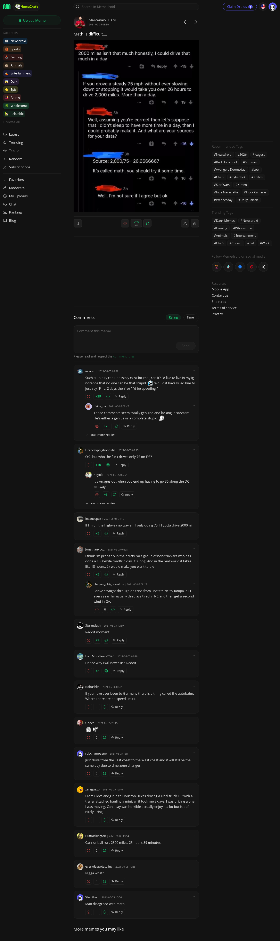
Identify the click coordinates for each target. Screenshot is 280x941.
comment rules (123, 356)
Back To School (226, 162)
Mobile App (220, 289)
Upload (34, 20)
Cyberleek (239, 177)
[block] (195, 223)
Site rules (219, 301)
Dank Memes (225, 220)
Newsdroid (15, 41)
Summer (251, 162)
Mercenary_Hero (102, 20)
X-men (242, 185)
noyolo (98, 475)
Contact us (220, 295)
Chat (12, 204)
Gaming (13, 57)
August (260, 154)
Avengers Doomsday (230, 169)
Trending (16, 142)
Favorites (16, 179)
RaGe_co (100, 406)
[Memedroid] (6, 6)
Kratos (258, 177)
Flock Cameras (256, 192)
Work (266, 243)
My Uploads (18, 196)
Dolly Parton (249, 200)
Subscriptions (19, 167)
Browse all (11, 122)
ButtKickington (95, 836)
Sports (12, 49)
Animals (13, 65)
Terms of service (224, 308)
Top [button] (12, 150)
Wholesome (16, 106)
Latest (14, 134)
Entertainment (18, 73)
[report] (185, 223)
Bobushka (92, 687)
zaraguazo (92, 789)
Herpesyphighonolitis (100, 450)
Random (16, 158)
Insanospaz (93, 518)
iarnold (90, 371)
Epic (10, 89)
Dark (11, 81)
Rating (173, 317)
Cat (251, 243)
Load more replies (102, 435)
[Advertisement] (242, 76)
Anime (12, 97)
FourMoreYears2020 (99, 656)
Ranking (15, 212)
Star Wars (223, 185)
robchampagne (95, 753)
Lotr (256, 169)
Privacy (217, 314)
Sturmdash (92, 625)
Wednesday (224, 200)
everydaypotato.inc (98, 866)
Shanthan (91, 897)
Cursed (236, 243)
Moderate (17, 187)
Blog (12, 220)
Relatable (14, 114)
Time (190, 317)
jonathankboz (94, 549)
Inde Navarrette (227, 192)
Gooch (89, 723)
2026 (243, 154)
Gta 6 (220, 177)
